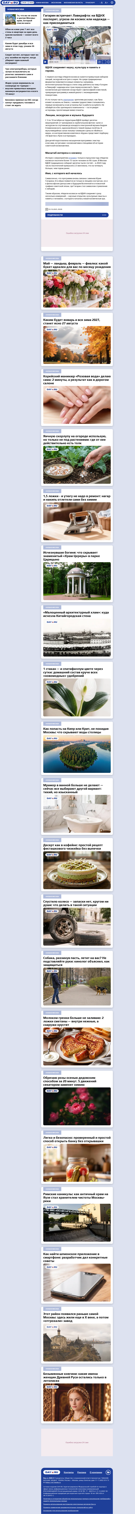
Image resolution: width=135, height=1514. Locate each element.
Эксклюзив (56, 2)
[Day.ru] (11, 2)
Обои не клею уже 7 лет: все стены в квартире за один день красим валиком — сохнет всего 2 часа (21, 33)
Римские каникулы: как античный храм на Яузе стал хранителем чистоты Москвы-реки (77, 1223)
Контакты (69, 1472)
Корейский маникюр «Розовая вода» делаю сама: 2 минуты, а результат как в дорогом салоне (77, 405)
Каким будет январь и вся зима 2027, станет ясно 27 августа (77, 345)
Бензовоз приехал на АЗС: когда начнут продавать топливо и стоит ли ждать (21, 102)
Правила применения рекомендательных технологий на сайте (68, 1507)
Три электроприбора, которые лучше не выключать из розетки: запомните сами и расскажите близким (20, 73)
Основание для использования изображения (60, 1511)
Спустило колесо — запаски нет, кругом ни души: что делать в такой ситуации (77, 927)
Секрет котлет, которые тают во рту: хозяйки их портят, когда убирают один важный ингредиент (21, 58)
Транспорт (90, 2)
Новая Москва (15, 9)
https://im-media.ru (53, 1482)
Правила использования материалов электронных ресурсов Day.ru (69, 1504)
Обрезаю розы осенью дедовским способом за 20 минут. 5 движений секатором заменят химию (77, 1106)
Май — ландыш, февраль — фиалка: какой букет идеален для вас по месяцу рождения (77, 289)
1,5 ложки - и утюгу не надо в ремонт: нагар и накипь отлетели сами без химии (77, 521)
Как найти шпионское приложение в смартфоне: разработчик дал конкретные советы (77, 1283)
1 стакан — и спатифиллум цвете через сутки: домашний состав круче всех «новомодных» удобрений (77, 697)
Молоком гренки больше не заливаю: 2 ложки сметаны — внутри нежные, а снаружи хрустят (77, 1046)
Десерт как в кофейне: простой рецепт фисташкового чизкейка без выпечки (77, 870)
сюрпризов (68, 99)
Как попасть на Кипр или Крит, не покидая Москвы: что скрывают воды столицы (77, 754)
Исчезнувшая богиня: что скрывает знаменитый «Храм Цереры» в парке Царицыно (77, 581)
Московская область (73, 2)
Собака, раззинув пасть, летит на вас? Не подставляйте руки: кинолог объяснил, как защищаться (77, 987)
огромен (73, 158)
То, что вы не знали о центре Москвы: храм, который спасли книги (21, 19)
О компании (96, 1472)
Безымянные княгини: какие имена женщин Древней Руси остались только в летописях (77, 1402)
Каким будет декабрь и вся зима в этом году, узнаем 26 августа (19, 46)
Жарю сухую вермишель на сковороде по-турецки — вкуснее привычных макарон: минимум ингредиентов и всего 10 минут (21, 88)
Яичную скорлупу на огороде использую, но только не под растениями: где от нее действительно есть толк (77, 465)
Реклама (81, 1472)
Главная (51, 1472)
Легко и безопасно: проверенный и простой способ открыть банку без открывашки (77, 1163)
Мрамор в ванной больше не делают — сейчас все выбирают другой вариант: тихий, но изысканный (77, 814)
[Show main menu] (112, 2)
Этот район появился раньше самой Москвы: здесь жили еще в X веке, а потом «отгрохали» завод (77, 1342)
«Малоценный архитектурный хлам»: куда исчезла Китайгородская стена (77, 638)
